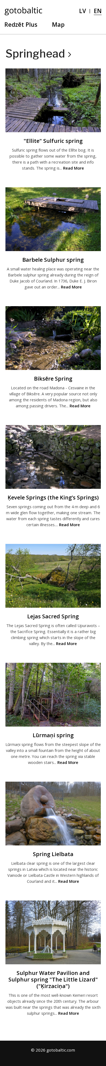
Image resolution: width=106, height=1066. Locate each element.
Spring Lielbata (53, 854)
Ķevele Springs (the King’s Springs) (53, 497)
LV (82, 11)
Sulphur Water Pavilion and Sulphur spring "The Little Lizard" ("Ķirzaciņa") (53, 979)
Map (58, 24)
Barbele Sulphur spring (53, 259)
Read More (73, 168)
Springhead (35, 53)
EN (98, 11)
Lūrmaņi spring (53, 735)
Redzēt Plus (20, 24)
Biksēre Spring (53, 378)
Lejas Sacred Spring (53, 616)
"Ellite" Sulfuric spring (53, 140)
